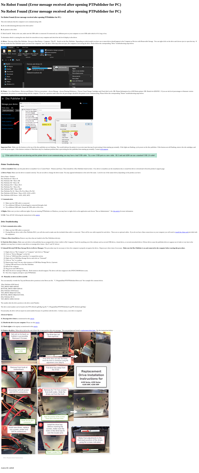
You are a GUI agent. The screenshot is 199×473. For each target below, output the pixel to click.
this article (116, 211)
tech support (104, 149)
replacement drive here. (88, 330)
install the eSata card (181, 232)
